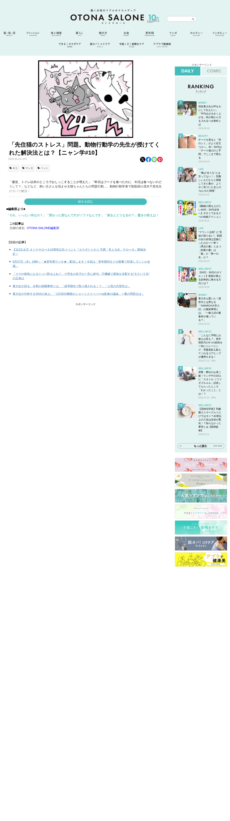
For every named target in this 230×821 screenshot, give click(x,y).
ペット (44, 168)
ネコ (15, 168)
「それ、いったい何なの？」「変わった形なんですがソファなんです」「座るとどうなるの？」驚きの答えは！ (82, 215)
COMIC (214, 70)
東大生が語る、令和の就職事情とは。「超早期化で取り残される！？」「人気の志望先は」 (71, 286)
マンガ (29, 168)
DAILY (187, 70)
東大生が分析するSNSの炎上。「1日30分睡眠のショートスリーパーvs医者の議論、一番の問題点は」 (78, 293)
